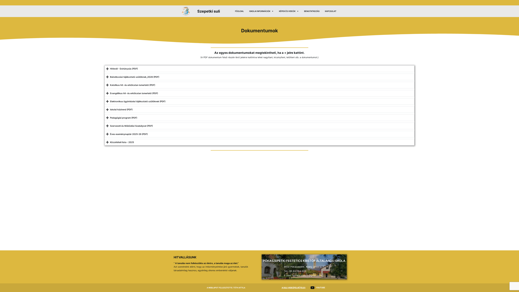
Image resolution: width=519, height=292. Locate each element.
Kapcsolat (330, 11)
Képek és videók (287, 11)
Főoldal (239, 11)
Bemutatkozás (312, 11)
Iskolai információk (259, 11)
